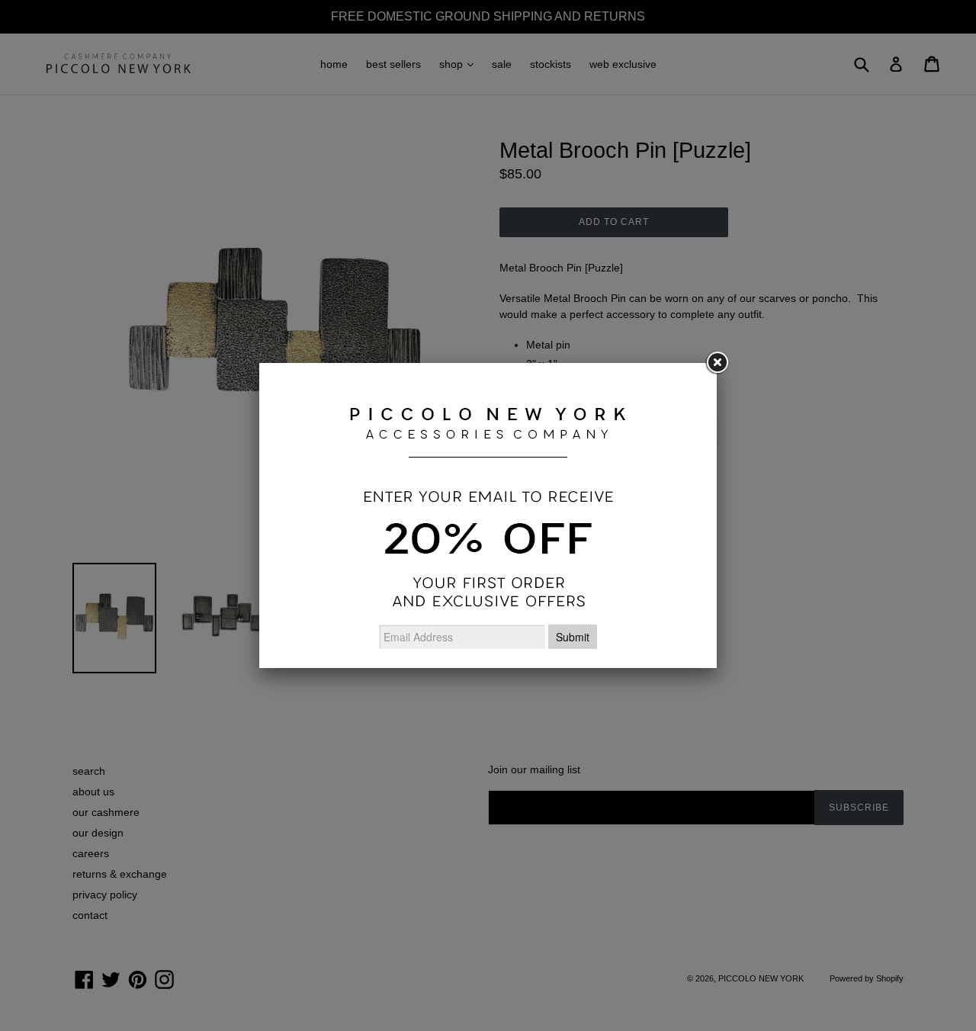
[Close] (716, 363)
